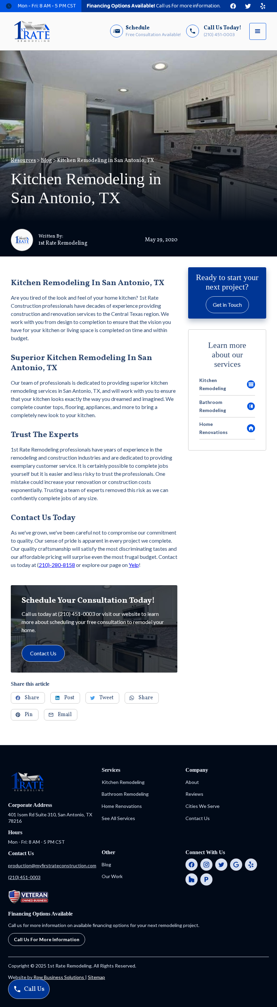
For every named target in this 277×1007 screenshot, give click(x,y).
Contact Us (43, 653)
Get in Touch (227, 304)
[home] (32, 31)
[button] (257, 31)
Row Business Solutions (59, 977)
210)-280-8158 (57, 565)
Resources (23, 160)
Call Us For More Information (46, 939)
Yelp (134, 565)
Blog (46, 160)
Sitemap (96, 977)
